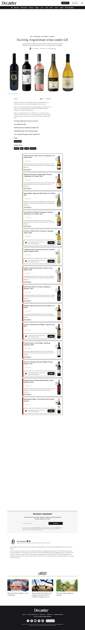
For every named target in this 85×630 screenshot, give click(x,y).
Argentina (52, 36)
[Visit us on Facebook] (31, 620)
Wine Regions (37, 36)
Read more (26, 167)
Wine (31, 36)
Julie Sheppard (36, 48)
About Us (24, 614)
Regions (37, 8)
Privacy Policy (49, 614)
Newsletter (49, 98)
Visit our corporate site (58, 624)
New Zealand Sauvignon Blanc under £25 (27, 134)
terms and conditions (58, 614)
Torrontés (26, 148)
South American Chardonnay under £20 (26, 128)
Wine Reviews (24, 8)
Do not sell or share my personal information (42, 616)
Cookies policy (42, 614)
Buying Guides (53, 48)
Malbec (21, 148)
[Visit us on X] (28, 620)
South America (44, 36)
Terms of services (37, 527)
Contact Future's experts (33, 614)
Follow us (43, 98)
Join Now (51, 243)
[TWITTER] (28, 541)
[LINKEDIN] (30, 541)
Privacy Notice (58, 527)
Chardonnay (16, 148)
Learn (42, 8)
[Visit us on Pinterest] (39, 620)
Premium (31, 8)
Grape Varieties (33, 148)
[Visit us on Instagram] (42, 620)
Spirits (51, 8)
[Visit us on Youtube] (35, 620)
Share (17, 98)
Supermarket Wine (17, 141)
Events (56, 8)
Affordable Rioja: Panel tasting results (26, 131)
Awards (61, 8)
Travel (46, 8)
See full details (27, 169)
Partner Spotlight (69, 8)
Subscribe (65, 3)
